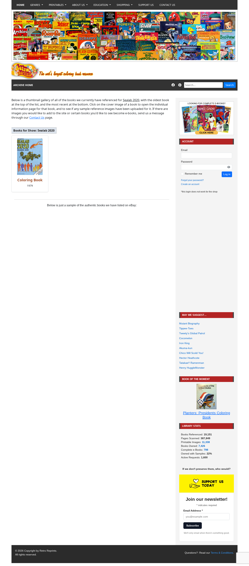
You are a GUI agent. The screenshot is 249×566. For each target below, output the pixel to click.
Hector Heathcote (189, 357)
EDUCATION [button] (101, 5)
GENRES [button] (35, 5)
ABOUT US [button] (78, 5)
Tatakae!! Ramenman (191, 362)
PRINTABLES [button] (56, 5)
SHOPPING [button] (123, 5)
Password (186, 161)
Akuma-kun (185, 348)
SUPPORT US (146, 5)
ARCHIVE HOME (23, 85)
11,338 (206, 442)
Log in (226, 174)
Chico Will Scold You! (191, 353)
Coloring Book (29, 179)
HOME (20, 5)
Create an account (190, 184)
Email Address (193, 510)
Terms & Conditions (222, 552)
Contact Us (36, 118)
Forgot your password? (192, 180)
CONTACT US (167, 5)
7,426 (202, 445)
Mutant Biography (189, 323)
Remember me (193, 173)
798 (206, 449)
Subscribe (192, 525)
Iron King (184, 343)
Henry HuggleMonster (192, 367)
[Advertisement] (171, 71)
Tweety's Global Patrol (192, 333)
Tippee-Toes (186, 328)
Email (184, 150)
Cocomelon (185, 338)
